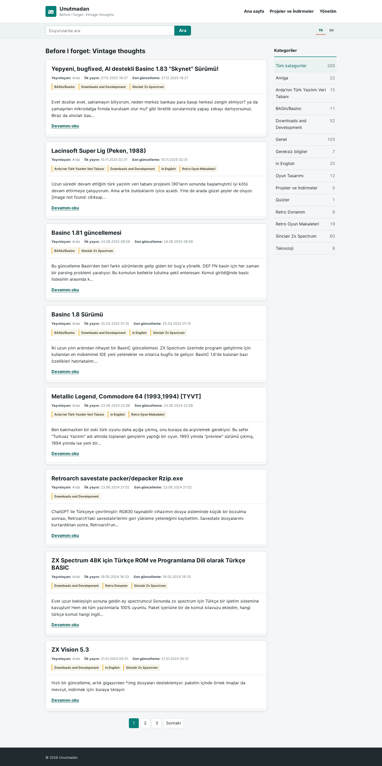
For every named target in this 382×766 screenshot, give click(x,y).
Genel (305, 139)
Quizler (305, 199)
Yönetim (328, 11)
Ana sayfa (254, 11)
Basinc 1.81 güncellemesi (86, 232)
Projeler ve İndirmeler (292, 11)
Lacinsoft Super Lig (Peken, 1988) (98, 150)
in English (168, 169)
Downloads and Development (103, 87)
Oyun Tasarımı (305, 175)
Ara (182, 30)
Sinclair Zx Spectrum (148, 87)
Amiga (305, 77)
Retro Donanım (116, 586)
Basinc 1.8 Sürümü (77, 314)
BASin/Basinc (64, 87)
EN (332, 30)
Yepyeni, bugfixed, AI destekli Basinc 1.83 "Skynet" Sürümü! (135, 68)
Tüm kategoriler (305, 65)
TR (321, 30)
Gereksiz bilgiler (305, 151)
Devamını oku (65, 125)
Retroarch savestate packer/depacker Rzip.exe (117, 478)
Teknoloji (305, 248)
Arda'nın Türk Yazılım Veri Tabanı (79, 169)
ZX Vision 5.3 (70, 649)
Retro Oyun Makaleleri (198, 169)
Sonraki (173, 723)
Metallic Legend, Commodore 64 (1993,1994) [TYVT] (126, 396)
